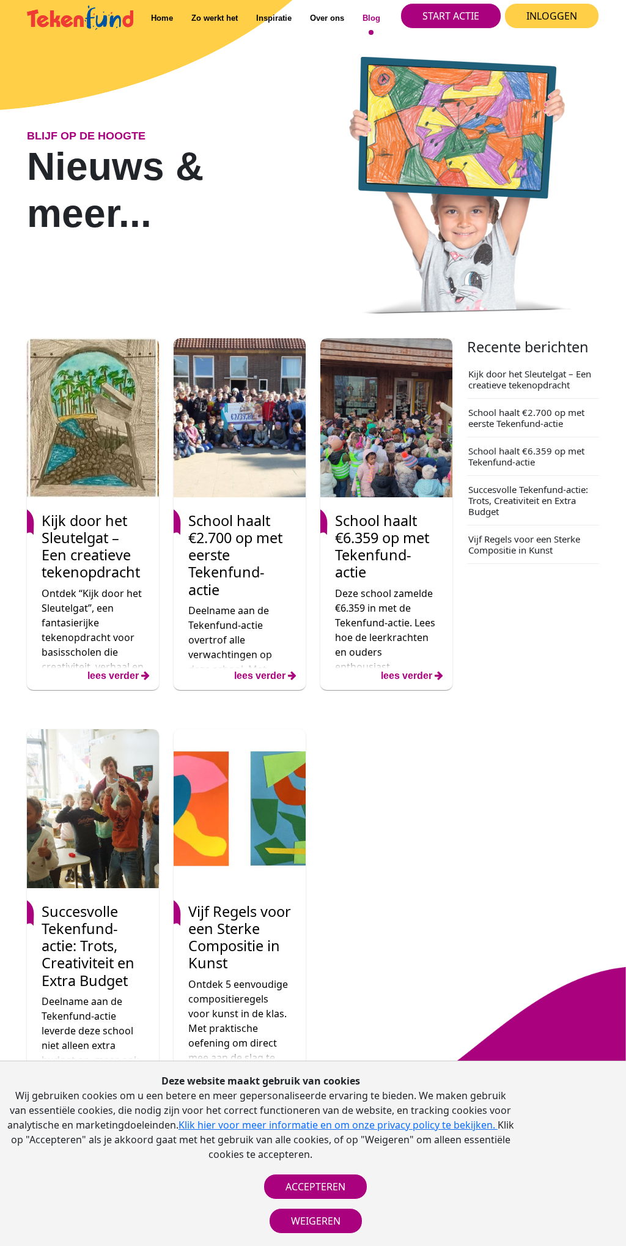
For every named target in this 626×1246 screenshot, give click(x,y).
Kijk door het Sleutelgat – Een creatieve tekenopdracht (529, 379)
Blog (371, 18)
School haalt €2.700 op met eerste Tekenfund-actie (526, 417)
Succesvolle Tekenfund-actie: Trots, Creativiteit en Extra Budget (528, 500)
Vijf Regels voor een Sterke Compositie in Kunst (524, 544)
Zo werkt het (214, 18)
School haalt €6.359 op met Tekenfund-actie (526, 456)
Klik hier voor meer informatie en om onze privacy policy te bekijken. (338, 1125)
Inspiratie (274, 18)
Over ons (327, 18)
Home (162, 18)
